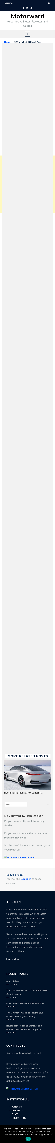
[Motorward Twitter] (27, 8)
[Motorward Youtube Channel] (31, 8)
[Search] (49, 3)
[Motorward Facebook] (23, 8)
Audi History (12, 981)
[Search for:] (13, 3)
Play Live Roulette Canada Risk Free (25, 1003)
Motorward (27, 16)
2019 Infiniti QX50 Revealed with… (22, 792)
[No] (51, 1134)
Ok (28, 1139)
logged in (25, 879)
